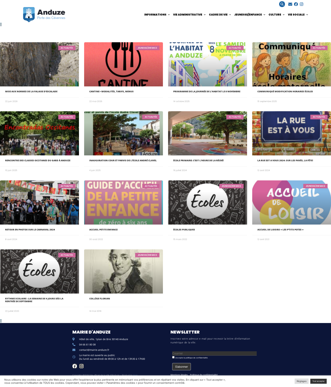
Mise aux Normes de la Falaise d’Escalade (31, 91)
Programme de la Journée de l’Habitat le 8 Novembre (206, 91)
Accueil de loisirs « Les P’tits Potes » (280, 229)
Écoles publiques (184, 229)
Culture (275, 14)
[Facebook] (296, 4)
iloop (135, 375)
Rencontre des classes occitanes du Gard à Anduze (37, 160)
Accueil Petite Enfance (103, 229)
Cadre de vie (218, 14)
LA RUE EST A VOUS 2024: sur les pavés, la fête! (285, 160)
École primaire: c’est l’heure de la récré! (198, 160)
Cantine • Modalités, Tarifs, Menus (111, 91)
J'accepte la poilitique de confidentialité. (191, 358)
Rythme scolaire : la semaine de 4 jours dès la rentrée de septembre (34, 300)
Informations (155, 14)
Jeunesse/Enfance (248, 14)
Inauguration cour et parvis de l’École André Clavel (123, 160)
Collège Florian (99, 298)
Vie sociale (296, 14)
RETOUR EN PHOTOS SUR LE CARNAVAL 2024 (30, 229)
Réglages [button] (302, 381)
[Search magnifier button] (282, 4)
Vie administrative (187, 14)
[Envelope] (290, 4)
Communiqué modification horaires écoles (285, 91)
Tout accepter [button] (318, 381)
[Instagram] (302, 4)
